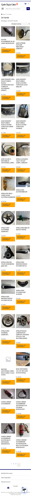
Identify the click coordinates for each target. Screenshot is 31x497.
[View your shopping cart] (25, 4)
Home (4, 14)
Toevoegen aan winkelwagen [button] (6, 50)
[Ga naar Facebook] (8, 488)
